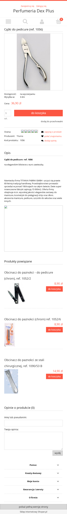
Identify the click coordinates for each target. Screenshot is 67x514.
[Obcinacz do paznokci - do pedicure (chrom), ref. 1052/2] (19, 294)
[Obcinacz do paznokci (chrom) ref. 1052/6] (19, 334)
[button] (8, 21)
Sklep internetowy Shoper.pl (33, 511)
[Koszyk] (58, 21)
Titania (20, 136)
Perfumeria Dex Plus (33, 11)
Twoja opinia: (11, 429)
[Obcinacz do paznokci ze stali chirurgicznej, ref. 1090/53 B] (19, 381)
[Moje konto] (42, 21)
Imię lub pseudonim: (15, 417)
